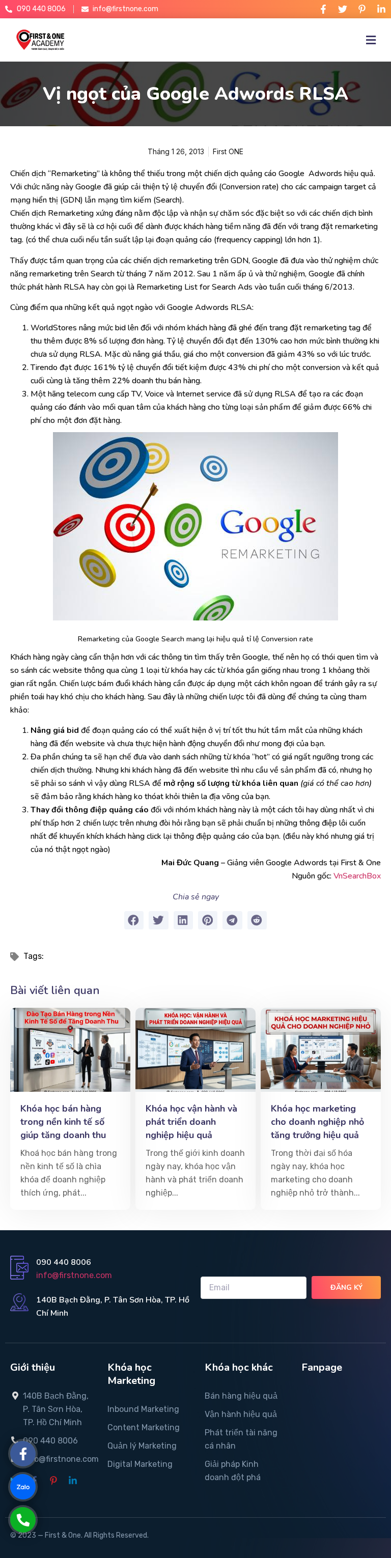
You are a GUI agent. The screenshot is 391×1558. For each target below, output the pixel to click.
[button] (134, 920)
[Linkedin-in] (381, 9)
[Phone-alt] (23, 1520)
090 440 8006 (63, 1262)
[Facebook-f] (323, 9)
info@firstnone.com (74, 1275)
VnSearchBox (357, 876)
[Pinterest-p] (362, 9)
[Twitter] (342, 9)
